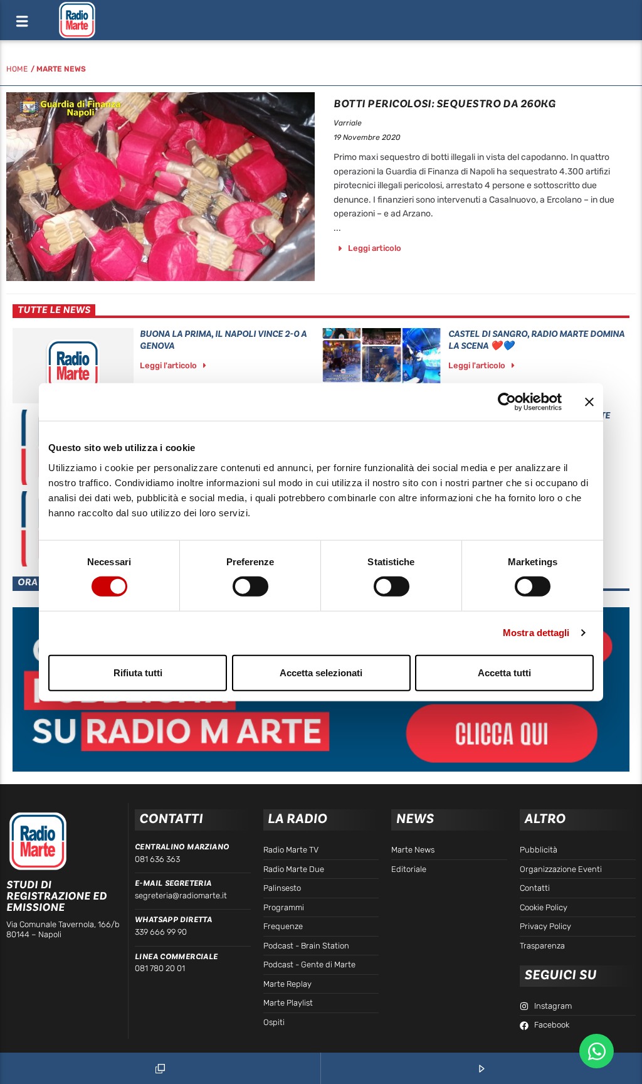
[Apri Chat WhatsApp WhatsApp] (596, 1051)
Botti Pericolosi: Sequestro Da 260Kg (444, 104)
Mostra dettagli (536, 632)
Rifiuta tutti (137, 672)
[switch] (250, 587)
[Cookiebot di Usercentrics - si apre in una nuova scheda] (507, 402)
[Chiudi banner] (589, 402)
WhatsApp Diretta (173, 920)
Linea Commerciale (176, 957)
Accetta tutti (504, 672)
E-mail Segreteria (173, 883)
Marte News (61, 69)
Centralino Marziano (182, 847)
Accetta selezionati (321, 672)
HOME (17, 69)
